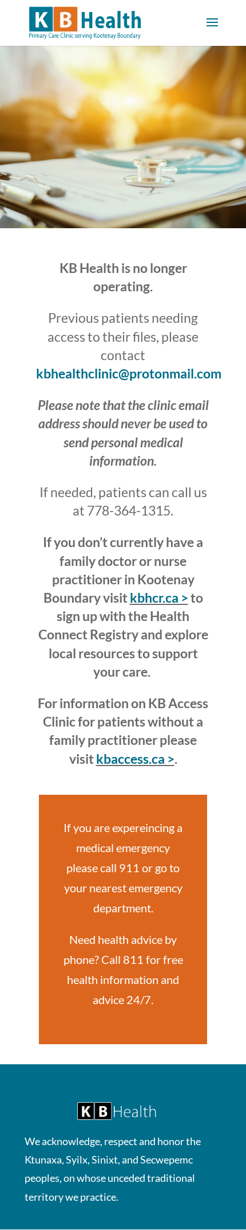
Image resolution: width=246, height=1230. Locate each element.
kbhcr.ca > (159, 597)
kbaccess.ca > (135, 759)
